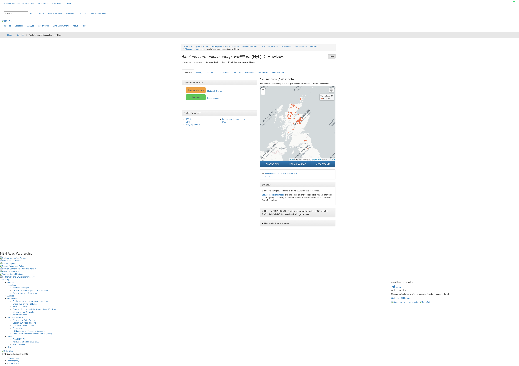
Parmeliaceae (301, 46)
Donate (41, 13)
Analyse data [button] (272, 163)
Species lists (18, 328)
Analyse (30, 25)
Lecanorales (286, 46)
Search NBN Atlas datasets (24, 322)
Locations (19, 25)
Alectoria (313, 46)
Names (210, 72)
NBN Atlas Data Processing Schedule (29, 330)
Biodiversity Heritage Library (234, 119)
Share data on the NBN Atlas (25, 303)
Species (7, 25)
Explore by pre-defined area (25, 293)
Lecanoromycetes (249, 46)
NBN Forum (43, 3)
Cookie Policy (13, 363)
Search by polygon (21, 287)
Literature (249, 72)
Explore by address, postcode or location (30, 290)
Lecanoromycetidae (269, 46)
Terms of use (13, 358)
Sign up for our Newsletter (24, 312)
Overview (188, 72)
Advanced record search (23, 325)
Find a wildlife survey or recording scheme (31, 301)
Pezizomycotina (232, 46)
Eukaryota (195, 46)
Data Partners (278, 72)
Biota (186, 46)
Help (84, 25)
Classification (223, 72)
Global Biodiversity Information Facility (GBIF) (32, 333)
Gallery (199, 72)
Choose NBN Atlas (98, 13)
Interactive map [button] (297, 163)
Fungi (205, 46)
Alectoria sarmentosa (194, 49)
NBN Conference (20, 314)
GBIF (188, 121)
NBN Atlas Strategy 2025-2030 (26, 341)
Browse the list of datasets (273, 194)
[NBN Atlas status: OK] (514, 1)
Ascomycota (217, 46)
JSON (331, 56)
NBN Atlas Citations (21, 306)
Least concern (205, 97)
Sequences (263, 72)
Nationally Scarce (205, 90)
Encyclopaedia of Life (195, 124)
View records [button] (323, 163)
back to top (4, 279)
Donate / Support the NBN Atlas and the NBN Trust (34, 309)
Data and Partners (61, 25)
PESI (224, 121)
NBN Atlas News (55, 13)
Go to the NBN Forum (400, 298)
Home (9, 35)
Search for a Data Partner (24, 320)
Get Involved (43, 25)
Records (237, 72)
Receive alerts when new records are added (281, 175)
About (75, 25)
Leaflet (292, 159)
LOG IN (68, 3)
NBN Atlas (56, 3)
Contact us (70, 13)
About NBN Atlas (20, 339)
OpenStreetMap (316, 159)
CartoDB (332, 159)
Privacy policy (13, 360)
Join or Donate (19, 344)
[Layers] (331, 90)
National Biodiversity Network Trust (19, 3)
